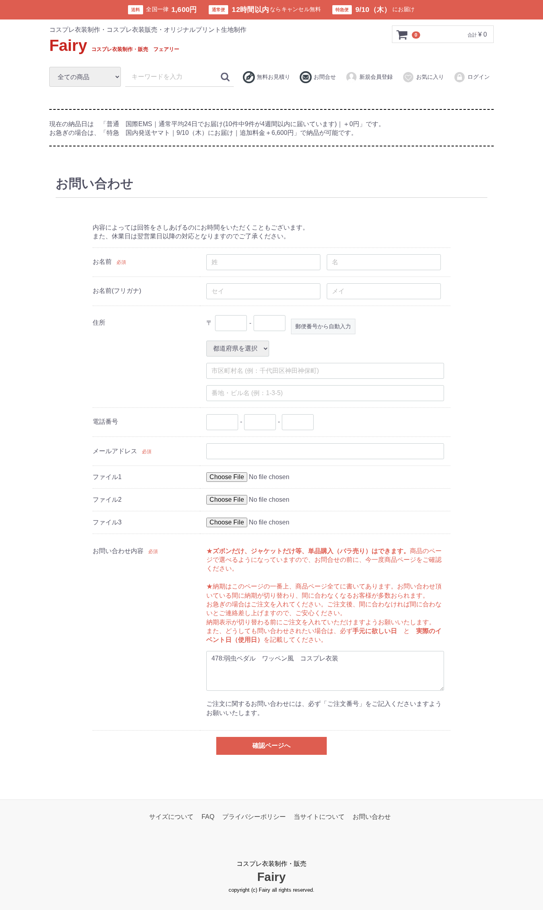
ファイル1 (107, 477)
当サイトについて (319, 816)
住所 (99, 322)
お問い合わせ (372, 816)
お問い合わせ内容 (118, 551)
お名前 (102, 261)
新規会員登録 (376, 77)
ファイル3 (107, 522)
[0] (402, 34)
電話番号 (105, 421)
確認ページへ (271, 745)
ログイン (478, 77)
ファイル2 (107, 499)
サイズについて (171, 816)
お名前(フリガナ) (117, 290)
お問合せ (325, 77)
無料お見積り (273, 77)
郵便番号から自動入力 (323, 326)
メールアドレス (115, 451)
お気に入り (430, 77)
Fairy (114, 45)
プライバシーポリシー (254, 816)
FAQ (208, 816)
